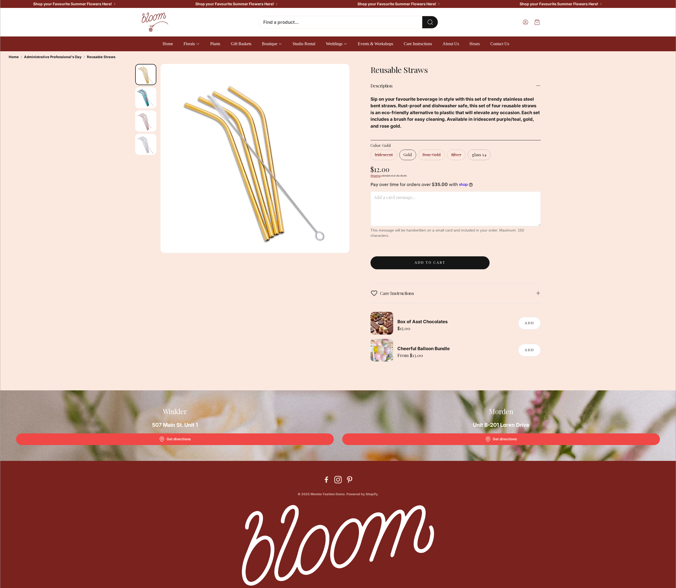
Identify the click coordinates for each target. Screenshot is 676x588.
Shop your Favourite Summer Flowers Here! (57, 4)
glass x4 (479, 154)
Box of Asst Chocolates (422, 321)
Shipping (375, 175)
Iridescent (384, 154)
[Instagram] (338, 479)
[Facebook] (326, 479)
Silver (456, 154)
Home (14, 57)
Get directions (179, 439)
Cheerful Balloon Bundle (423, 348)
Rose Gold (431, 154)
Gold (407, 154)
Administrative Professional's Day (53, 57)
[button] (348, 22)
